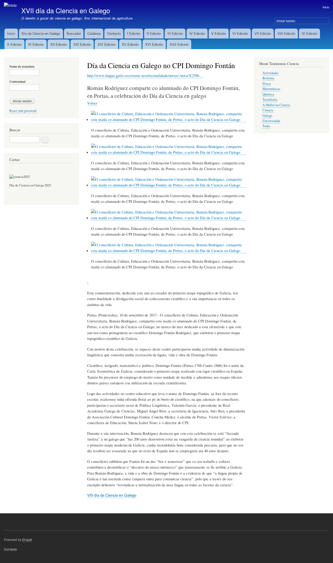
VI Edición (240, 33)
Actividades (270, 73)
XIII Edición (82, 44)
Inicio (326, 7)
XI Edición (36, 44)
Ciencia (267, 110)
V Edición (218, 33)
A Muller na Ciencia (276, 105)
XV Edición (130, 44)
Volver (92, 103)
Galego (267, 115)
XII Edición (58, 44)
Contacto (114, 33)
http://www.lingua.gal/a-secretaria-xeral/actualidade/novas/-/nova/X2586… (145, 75)
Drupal (27, 539)
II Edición (154, 33)
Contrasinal (17, 82)
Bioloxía (268, 78)
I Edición (133, 33)
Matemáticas (271, 89)
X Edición (14, 44)
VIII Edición (286, 33)
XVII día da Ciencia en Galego (65, 10)
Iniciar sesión (286, 20)
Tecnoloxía (269, 99)
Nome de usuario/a (21, 66)
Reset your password (22, 110)
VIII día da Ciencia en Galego (111, 495)
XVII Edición (179, 44)
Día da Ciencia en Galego (41, 33)
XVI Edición (154, 44)
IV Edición (197, 33)
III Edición (175, 33)
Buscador (74, 33)
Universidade (271, 121)
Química (268, 94)
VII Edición (262, 33)
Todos (266, 126)
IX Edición (309, 33)
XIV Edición (107, 44)
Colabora (94, 33)
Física (266, 83)
